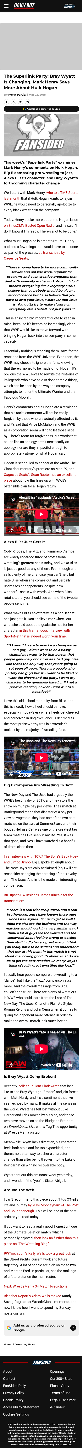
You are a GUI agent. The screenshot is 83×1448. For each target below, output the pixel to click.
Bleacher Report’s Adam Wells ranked (32, 1296)
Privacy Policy (13, 1393)
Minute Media (22, 1424)
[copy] (27, 101)
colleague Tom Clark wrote (39, 1086)
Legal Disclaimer (62, 1400)
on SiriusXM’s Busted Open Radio (29, 225)
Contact (9, 1379)
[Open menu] (6, 5)
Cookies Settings (16, 1414)
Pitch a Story (59, 1386)
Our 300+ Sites (61, 1379)
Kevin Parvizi (17, 94)
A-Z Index (57, 1407)
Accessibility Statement (21, 1407)
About (7, 1371)
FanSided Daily (14, 1386)
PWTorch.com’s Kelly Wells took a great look (37, 1253)
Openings (57, 1371)
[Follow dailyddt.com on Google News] (73, 1328)
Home (7, 1344)
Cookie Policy (13, 1400)
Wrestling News (25, 1344)
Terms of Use (60, 1393)
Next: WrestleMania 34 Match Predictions (35, 1286)
